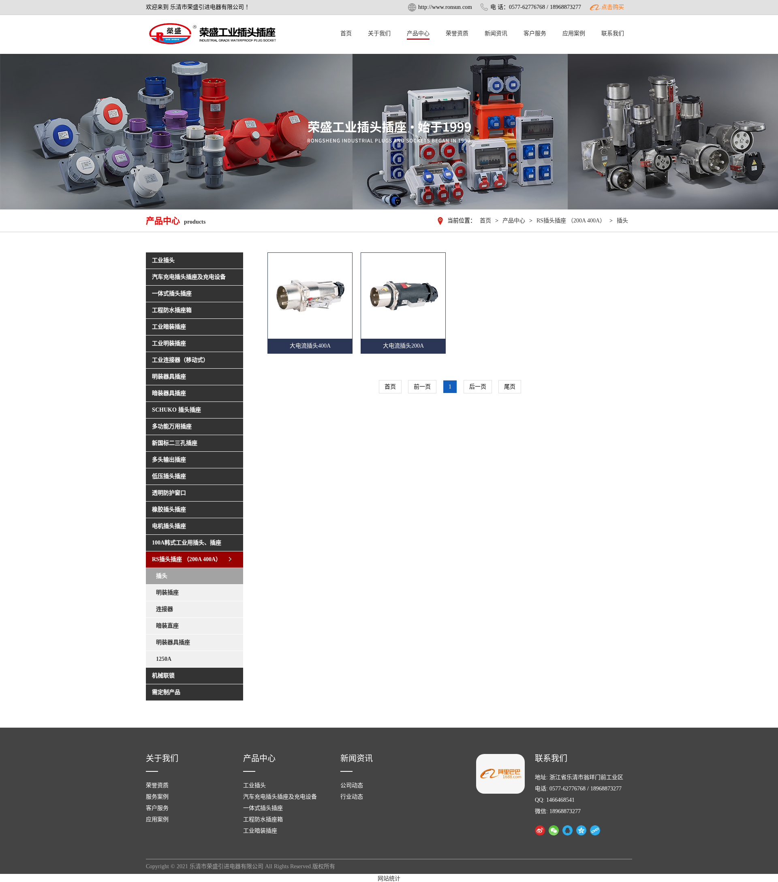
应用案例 (573, 33)
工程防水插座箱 (263, 819)
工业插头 (254, 785)
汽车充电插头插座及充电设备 (280, 797)
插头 (622, 221)
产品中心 (418, 33)
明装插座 (167, 592)
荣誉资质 (457, 33)
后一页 (477, 387)
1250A (163, 659)
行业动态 (351, 797)
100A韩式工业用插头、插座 (186, 543)
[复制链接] (595, 830)
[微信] (554, 830)
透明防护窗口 (169, 493)
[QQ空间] (581, 830)
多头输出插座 (169, 460)
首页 (346, 33)
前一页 (422, 387)
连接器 (164, 609)
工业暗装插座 (260, 831)
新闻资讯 (496, 33)
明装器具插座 (173, 642)
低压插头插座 (169, 476)
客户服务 (535, 33)
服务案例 (157, 797)
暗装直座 (167, 626)
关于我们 (379, 33)
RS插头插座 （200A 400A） (570, 221)
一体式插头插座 (263, 808)
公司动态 (351, 785)
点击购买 (612, 7)
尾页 (509, 387)
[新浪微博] (540, 830)
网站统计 (389, 879)
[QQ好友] (567, 830)
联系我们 (612, 33)
